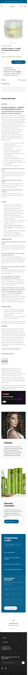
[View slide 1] (11, 628)
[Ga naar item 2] (13, 43)
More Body (8, 389)
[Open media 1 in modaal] (23, 19)
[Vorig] (1, 1)
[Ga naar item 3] (14, 43)
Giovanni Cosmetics (6, 46)
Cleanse (9, 387)
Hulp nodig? (23, 79)
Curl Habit (13, 387)
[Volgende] (25, 1)
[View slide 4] (16, 628)
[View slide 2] (13, 628)
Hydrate (3, 389)
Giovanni (3, 368)
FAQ (11, 544)
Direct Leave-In (20, 387)
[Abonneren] (23, 662)
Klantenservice (13, 623)
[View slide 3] (14, 628)
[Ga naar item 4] (16, 43)
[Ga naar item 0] (11, 43)
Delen (4, 79)
